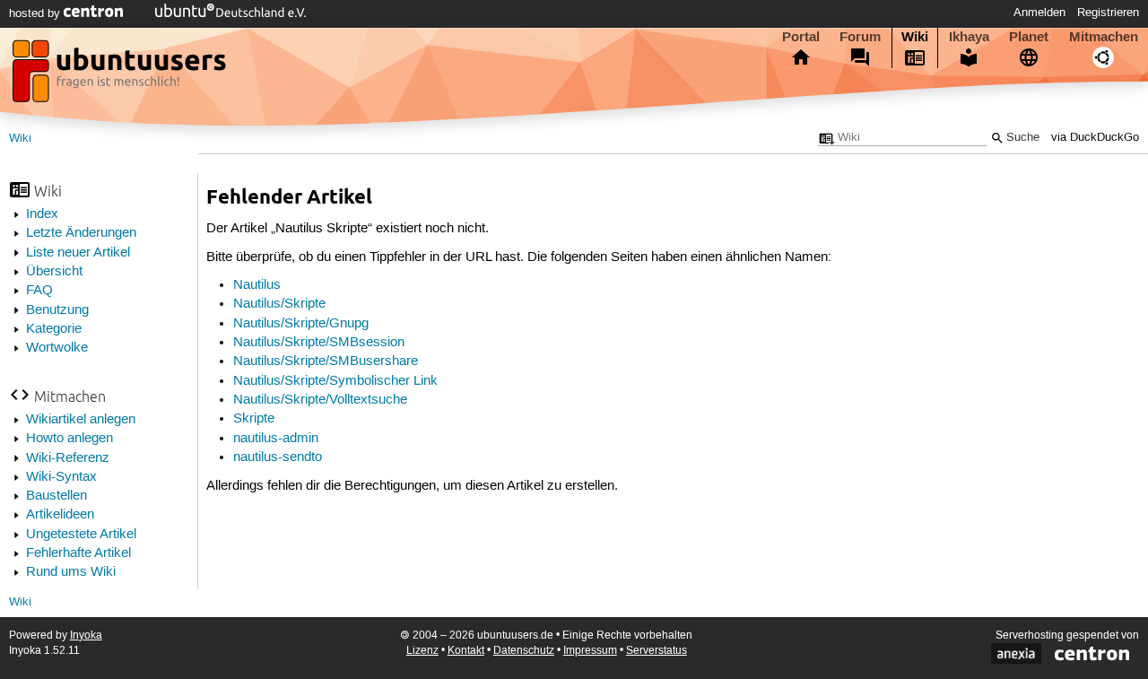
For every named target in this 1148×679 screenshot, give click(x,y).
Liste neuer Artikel (78, 253)
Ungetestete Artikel (81, 535)
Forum (860, 37)
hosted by (36, 13)
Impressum (590, 650)
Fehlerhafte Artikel (78, 553)
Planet (1028, 37)
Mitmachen (1103, 37)
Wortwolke (57, 348)
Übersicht (54, 272)
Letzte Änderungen (81, 233)
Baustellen (56, 496)
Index (42, 214)
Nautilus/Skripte (279, 304)
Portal (801, 37)
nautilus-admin (275, 439)
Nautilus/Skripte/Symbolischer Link (335, 381)
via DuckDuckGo (1095, 137)
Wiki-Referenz (67, 458)
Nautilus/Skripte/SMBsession (318, 343)
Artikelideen (60, 515)
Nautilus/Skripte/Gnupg (301, 324)
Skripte (253, 419)
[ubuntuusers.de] (121, 76)
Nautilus (257, 285)
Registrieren (1108, 12)
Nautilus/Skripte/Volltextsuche (320, 400)
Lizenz (422, 650)
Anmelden (1039, 12)
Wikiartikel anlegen (80, 420)
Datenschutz (523, 650)
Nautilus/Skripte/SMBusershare (325, 361)
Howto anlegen (69, 439)
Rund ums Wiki (71, 572)
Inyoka (86, 635)
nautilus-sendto (277, 457)
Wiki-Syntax (61, 477)
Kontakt (466, 650)
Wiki (914, 37)
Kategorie (54, 329)
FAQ (39, 291)
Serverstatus (656, 650)
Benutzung (57, 310)
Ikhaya (969, 37)
